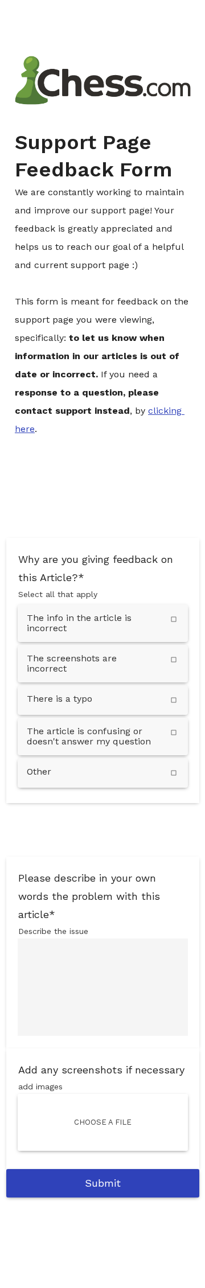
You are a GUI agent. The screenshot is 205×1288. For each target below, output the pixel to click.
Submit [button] (103, 1183)
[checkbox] (103, 623)
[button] (103, 1122)
